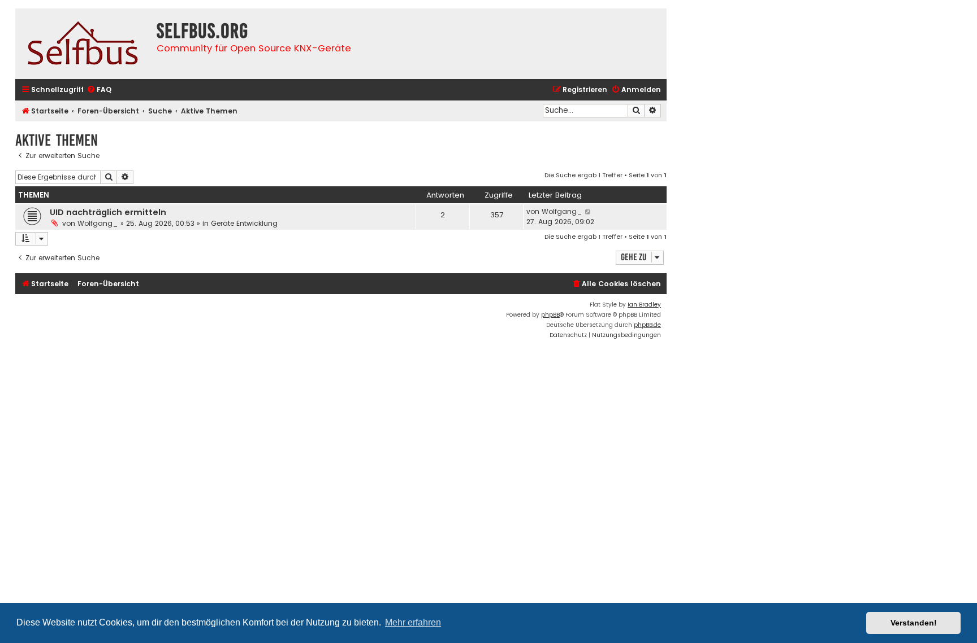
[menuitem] (99, 90)
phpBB (550, 314)
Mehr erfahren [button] (413, 622)
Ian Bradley (644, 304)
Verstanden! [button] (913, 622)
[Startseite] (83, 43)
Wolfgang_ (97, 223)
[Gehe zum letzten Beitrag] (588, 212)
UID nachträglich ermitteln (108, 212)
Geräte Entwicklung (244, 223)
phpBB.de (647, 325)
